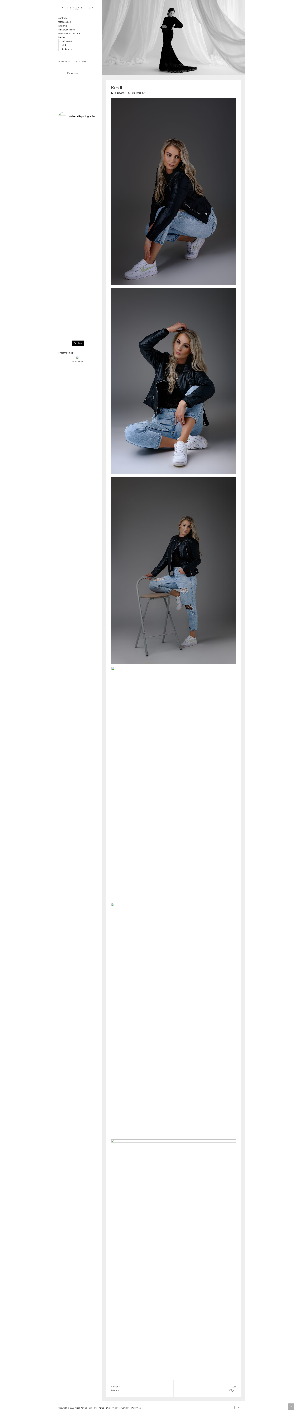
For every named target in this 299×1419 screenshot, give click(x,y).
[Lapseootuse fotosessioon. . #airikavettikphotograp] (64, 161)
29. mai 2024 (138, 92)
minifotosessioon (66, 29)
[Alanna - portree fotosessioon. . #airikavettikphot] (91, 231)
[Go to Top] (291, 1406)
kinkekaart (67, 41)
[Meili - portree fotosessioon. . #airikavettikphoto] (64, 307)
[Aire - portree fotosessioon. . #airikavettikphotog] (64, 231)
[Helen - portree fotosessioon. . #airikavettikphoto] (78, 307)
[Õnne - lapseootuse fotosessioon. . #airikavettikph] (91, 161)
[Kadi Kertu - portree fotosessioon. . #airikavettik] (78, 156)
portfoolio (63, 17)
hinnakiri (62, 25)
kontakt (62, 37)
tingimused (67, 49)
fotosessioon (64, 21)
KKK (64, 45)
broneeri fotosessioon (69, 33)
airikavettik (119, 92)
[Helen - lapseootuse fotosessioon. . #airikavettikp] (78, 237)
